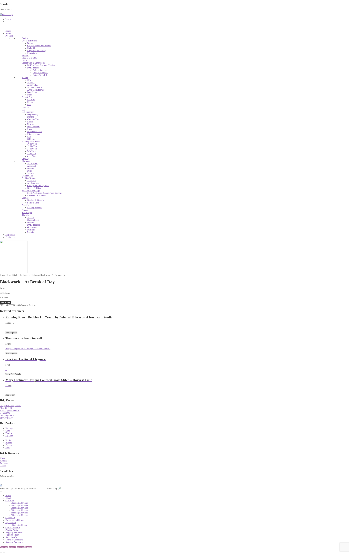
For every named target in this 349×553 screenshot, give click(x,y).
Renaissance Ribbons (36, 195)
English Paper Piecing (36, 50)
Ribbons (30, 139)
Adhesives (31, 180)
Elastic (30, 122)
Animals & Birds (34, 87)
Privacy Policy (6, 418)
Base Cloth (32, 92)
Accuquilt (31, 166)
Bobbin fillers (33, 220)
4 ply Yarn (31, 156)
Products (9, 36)
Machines (26, 161)
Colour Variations (40, 72)
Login (8, 19)
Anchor (30, 217)
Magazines (32, 53)
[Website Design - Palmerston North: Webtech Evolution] (59, 488)
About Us (4, 461)
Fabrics (25, 77)
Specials (25, 205)
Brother (30, 168)
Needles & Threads (35, 200)
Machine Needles (34, 131)
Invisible (31, 230)
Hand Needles (33, 126)
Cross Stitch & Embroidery (33, 63)
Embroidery (32, 48)
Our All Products (12, 527)
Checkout (9, 500)
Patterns (35, 275)
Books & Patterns (29, 41)
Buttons (25, 55)
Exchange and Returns (9, 410)
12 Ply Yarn (32, 146)
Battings (9, 428)
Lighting (25, 158)
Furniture (26, 107)
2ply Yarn (31, 151)
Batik (29, 95)
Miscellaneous (33, 134)
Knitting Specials (34, 207)
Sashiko (25, 198)
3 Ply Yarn (31, 153)
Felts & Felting (28, 97)
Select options (11, 332)
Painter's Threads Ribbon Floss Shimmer (44, 193)
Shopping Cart (11, 537)
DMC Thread (33, 68)
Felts (29, 104)
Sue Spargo (27, 212)
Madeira (30, 232)
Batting (25, 38)
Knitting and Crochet (31, 141)
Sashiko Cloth (33, 203)
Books (30, 43)
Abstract (30, 82)
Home (8, 31)
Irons (29, 129)
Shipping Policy (7, 415)
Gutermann (32, 227)
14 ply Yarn (32, 149)
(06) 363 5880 (6, 408)
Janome (30, 173)
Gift (23, 109)
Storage (25, 210)
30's (29, 80)
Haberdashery (28, 112)
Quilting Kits (27, 176)
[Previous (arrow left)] (1, 552)
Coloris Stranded (40, 70)
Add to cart (5, 303)
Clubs (24, 60)
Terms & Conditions (14, 540)
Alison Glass (32, 85)
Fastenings (31, 124)
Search (3, 9)
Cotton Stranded (40, 75)
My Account (10, 522)
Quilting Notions (29, 178)
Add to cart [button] (10, 395)
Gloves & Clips (34, 188)
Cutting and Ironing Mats (38, 185)
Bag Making (32, 114)
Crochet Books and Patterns (39, 45)
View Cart (4, 547)
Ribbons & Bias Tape (31, 190)
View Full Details (13, 374)
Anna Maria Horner (35, 90)
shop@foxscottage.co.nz (10, 405)
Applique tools (33, 183)
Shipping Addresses (19, 503)
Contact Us (10, 237)
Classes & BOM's (29, 58)
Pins (29, 136)
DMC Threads (33, 225)
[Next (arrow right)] (4, 552)
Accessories (32, 163)
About (8, 33)
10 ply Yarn (32, 144)
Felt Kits (31, 99)
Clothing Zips (33, 119)
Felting (30, 102)
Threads (25, 215)
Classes (8, 445)
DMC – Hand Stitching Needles (41, 65)
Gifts (7, 431)
